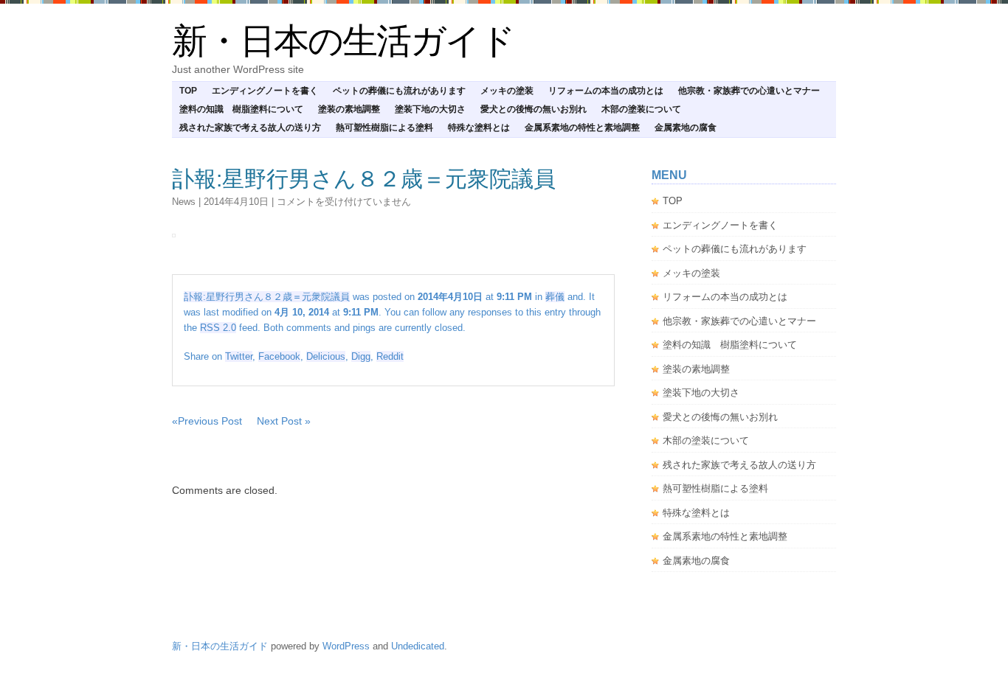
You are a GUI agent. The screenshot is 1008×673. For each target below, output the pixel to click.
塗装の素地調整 (349, 109)
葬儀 (555, 296)
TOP (188, 91)
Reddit (390, 356)
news (184, 201)
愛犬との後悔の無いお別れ (533, 109)
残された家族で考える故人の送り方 (250, 127)
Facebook (279, 356)
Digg (360, 356)
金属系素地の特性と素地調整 (582, 127)
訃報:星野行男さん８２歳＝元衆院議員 (364, 179)
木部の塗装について (641, 109)
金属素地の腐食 (686, 127)
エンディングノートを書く (265, 91)
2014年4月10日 (236, 201)
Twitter (238, 356)
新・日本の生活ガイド (343, 40)
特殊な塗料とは (479, 127)
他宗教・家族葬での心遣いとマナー (749, 91)
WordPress (346, 646)
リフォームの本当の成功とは (605, 91)
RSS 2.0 (218, 327)
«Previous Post (207, 421)
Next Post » (284, 421)
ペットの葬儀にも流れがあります (399, 91)
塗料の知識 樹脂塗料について (241, 109)
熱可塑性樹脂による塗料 (384, 127)
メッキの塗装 (507, 91)
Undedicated (417, 646)
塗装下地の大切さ (430, 109)
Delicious (325, 356)
